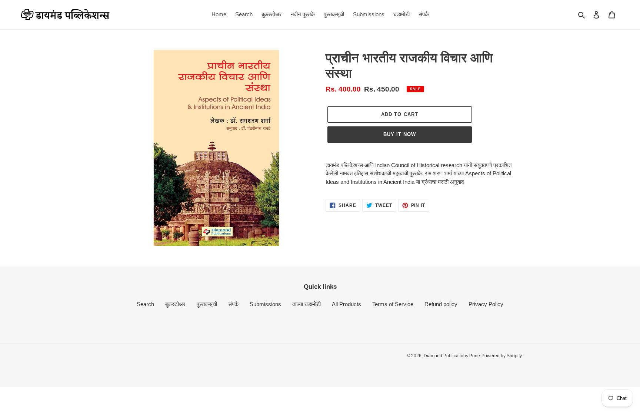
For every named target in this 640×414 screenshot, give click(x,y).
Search (145, 304)
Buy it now (399, 134)
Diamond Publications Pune (452, 355)
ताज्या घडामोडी (306, 304)
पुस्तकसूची (207, 304)
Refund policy (440, 304)
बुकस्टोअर (175, 304)
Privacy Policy (486, 304)
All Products (346, 304)
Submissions (265, 304)
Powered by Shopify (501, 355)
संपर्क (233, 304)
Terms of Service (392, 304)
